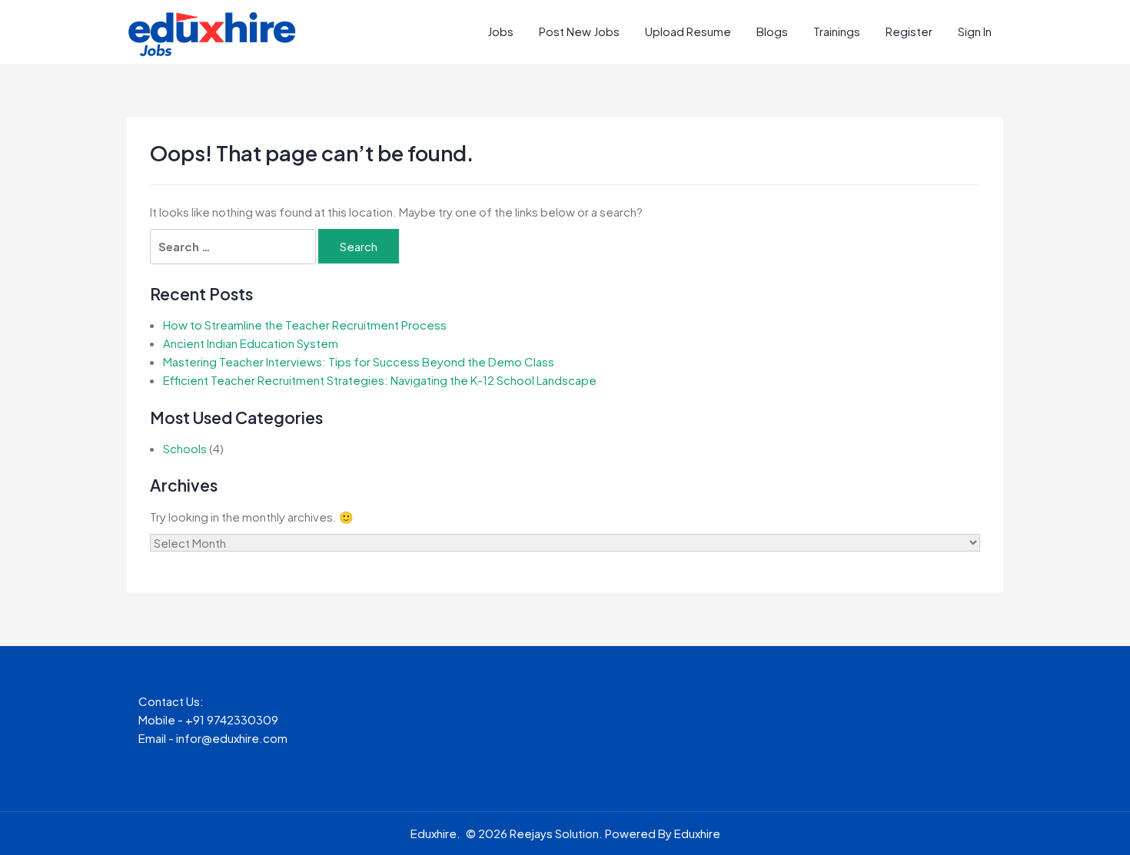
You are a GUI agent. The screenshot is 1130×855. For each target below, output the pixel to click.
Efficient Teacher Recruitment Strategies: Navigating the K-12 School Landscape (380, 380)
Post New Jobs (579, 31)
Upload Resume (688, 31)
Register (909, 31)
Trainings (836, 31)
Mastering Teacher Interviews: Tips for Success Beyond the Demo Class (358, 361)
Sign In (975, 31)
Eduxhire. (435, 833)
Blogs (772, 31)
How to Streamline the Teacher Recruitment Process (305, 324)
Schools (185, 448)
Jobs (500, 31)
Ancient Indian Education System (250, 343)
